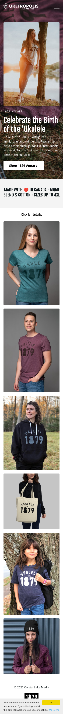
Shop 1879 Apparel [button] (23, 165)
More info (54, 709)
